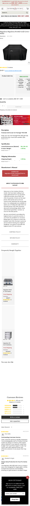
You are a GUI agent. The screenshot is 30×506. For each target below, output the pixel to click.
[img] (4, 431)
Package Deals (20, 83)
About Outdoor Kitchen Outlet (15, 184)
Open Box (20, 85)
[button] (3, 67)
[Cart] (27, 8)
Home (1, 38)
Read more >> (5, 139)
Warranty (15, 244)
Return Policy (15, 238)
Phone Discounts (21, 80)
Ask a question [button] (15, 421)
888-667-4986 (23, 16)
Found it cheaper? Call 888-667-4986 (13, 70)
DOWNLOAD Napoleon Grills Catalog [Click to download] (15, 173)
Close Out (21, 87)
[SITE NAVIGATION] (2, 8)
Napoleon (3, 36)
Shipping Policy (15, 232)
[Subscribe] (23, 493)
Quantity (3, 102)
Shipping (2, 110)
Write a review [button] (15, 417)
